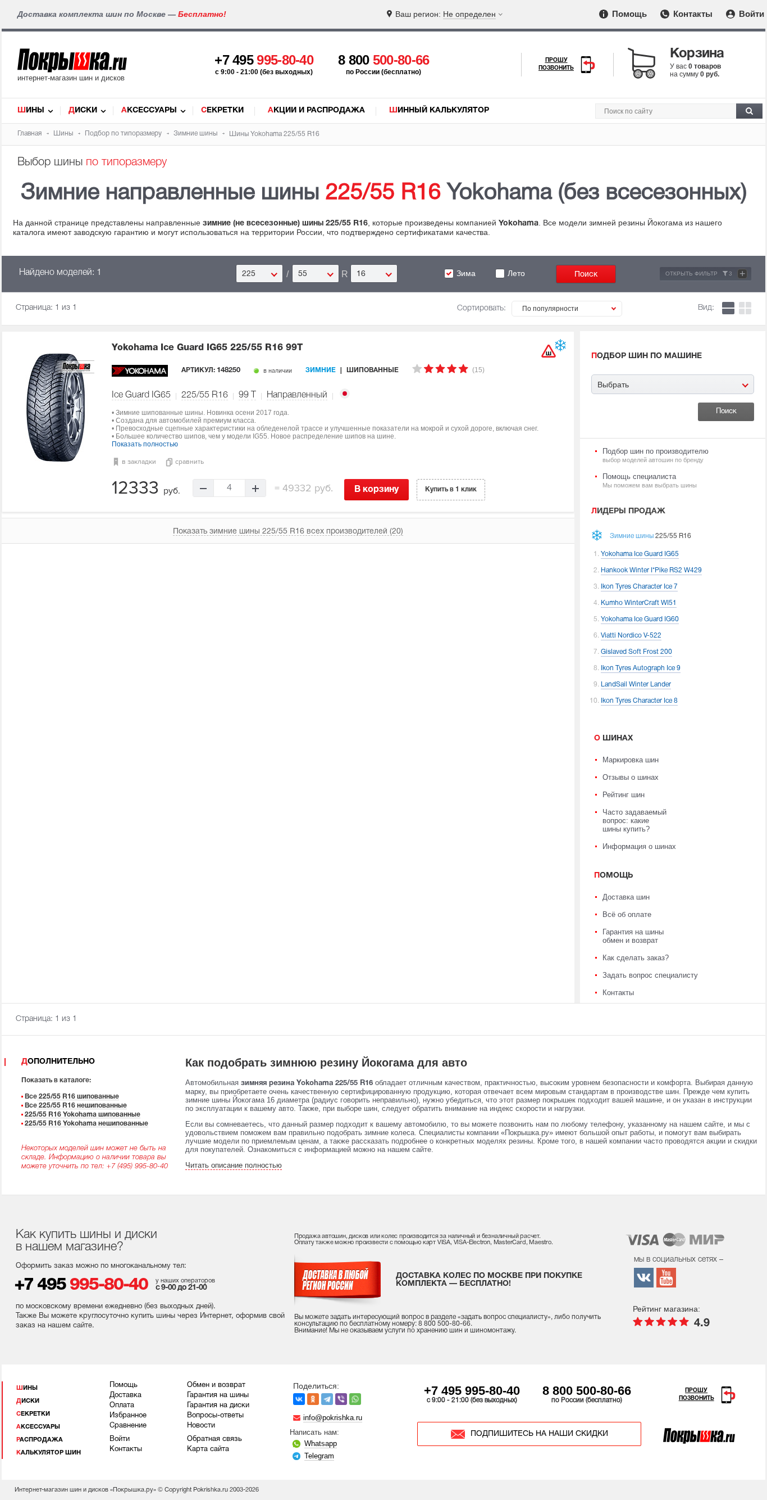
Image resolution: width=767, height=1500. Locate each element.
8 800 (384, 59)
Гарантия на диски (218, 1405)
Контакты (692, 14)
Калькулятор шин (48, 1453)
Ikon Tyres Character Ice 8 (639, 701)
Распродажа (39, 1440)
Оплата (121, 1405)
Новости (201, 1425)
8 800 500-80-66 (586, 1390)
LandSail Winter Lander (636, 684)
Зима (466, 273)
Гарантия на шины (218, 1395)
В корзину (376, 490)
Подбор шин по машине (646, 356)
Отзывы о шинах (630, 777)
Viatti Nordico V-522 (631, 635)
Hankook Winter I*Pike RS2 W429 (651, 570)
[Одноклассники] (313, 1399)
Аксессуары (149, 110)
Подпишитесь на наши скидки (539, 1434)
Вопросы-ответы (215, 1415)
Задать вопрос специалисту (650, 975)
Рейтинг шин (623, 794)
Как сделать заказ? (635, 958)
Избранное (128, 1415)
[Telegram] (327, 1399)
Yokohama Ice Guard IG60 (640, 619)
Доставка (125, 1395)
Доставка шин (626, 897)
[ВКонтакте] (299, 1399)
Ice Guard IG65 (141, 395)
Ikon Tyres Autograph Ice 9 (641, 668)
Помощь (628, 14)
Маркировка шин (630, 760)
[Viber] (341, 1399)
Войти (750, 14)
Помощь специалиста (649, 480)
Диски (83, 110)
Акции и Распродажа (316, 110)
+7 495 (263, 59)
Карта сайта (208, 1449)
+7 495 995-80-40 (472, 1390)
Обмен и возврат (216, 1385)
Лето (516, 273)
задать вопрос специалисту (504, 1317)
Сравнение (128, 1425)
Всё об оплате (626, 914)
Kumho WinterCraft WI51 (639, 603)
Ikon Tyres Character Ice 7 (639, 587)
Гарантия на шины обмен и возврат (633, 936)
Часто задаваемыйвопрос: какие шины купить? (634, 820)
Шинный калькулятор (439, 110)
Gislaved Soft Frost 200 (636, 652)
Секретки (222, 110)
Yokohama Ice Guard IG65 (207, 348)
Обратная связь (214, 1439)
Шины (30, 110)
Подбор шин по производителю (655, 455)
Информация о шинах (639, 846)
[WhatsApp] (355, 1399)
